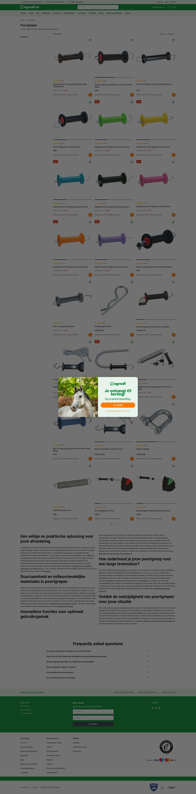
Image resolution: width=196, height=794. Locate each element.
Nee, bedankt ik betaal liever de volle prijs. (118, 411)
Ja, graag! (118, 405)
